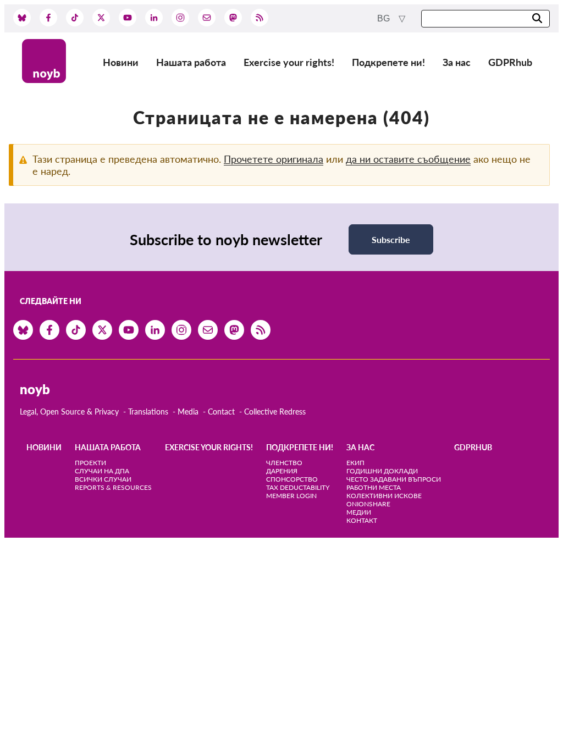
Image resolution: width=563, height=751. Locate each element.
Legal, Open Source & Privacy (69, 411)
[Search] (537, 19)
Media (188, 411)
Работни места (373, 487)
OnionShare (368, 504)
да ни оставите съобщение (408, 159)
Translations (148, 411)
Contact (221, 411)
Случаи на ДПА (102, 471)
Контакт (361, 520)
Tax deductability (297, 487)
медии (358, 512)
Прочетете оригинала (273, 159)
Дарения (281, 471)
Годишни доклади (382, 471)
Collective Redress (275, 411)
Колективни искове (384, 496)
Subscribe (391, 239)
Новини (121, 62)
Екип (355, 463)
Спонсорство (292, 479)
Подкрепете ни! (388, 62)
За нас (457, 62)
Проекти (90, 463)
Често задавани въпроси (393, 479)
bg (384, 18)
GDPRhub (510, 62)
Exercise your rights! (289, 62)
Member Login (291, 496)
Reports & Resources (113, 487)
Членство (284, 463)
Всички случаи (103, 479)
